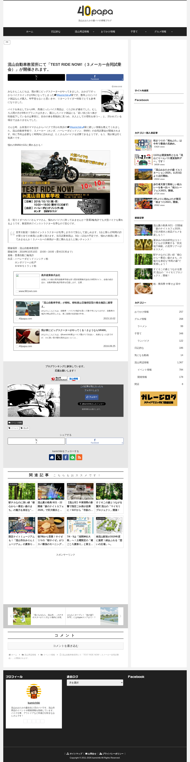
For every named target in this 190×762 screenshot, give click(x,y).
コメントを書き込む (65, 645)
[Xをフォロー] (59, 457)
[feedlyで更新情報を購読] (38, 721)
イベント (14, 428)
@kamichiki (62, 95)
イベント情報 (16, 423)
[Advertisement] (66, 51)
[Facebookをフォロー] (66, 457)
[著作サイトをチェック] (52, 457)
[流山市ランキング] (59, 378)
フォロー (93, 397)
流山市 (26, 428)
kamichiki (34, 702)
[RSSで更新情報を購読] (79, 457)
